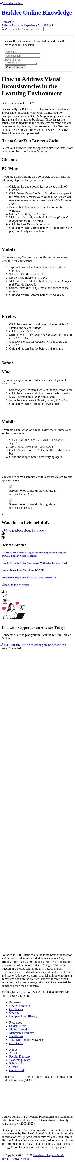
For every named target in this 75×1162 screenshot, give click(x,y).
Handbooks (16, 1036)
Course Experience (26, 25)
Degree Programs (19, 1005)
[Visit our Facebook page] (37, 720)
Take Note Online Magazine (26, 1039)
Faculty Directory (20, 1056)
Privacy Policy (22, 1158)
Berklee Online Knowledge (37, 12)
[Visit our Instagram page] (37, 937)
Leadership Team (19, 1060)
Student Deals (17, 1026)
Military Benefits (19, 1029)
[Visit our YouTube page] (37, 865)
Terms (5, 1158)
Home (7, 25)
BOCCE (46, 25)
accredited (20, 1076)
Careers (13, 1066)
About (13, 1053)
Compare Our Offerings (23, 1016)
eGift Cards (16, 1043)
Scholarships (17, 1063)
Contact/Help (17, 1070)
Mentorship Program (21, 1032)
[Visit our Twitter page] (37, 792)
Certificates (16, 1009)
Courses (14, 1012)
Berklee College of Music (48, 1155)
